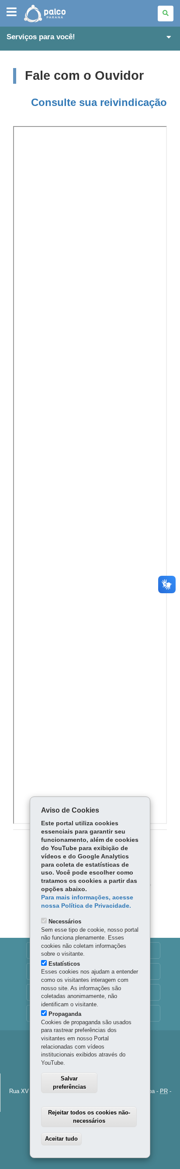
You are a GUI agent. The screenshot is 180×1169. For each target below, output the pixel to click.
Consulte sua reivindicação (99, 102)
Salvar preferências (69, 1082)
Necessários (64, 921)
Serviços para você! (41, 37)
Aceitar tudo (61, 1138)
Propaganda (64, 1014)
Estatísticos (64, 963)
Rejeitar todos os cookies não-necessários (89, 1116)
